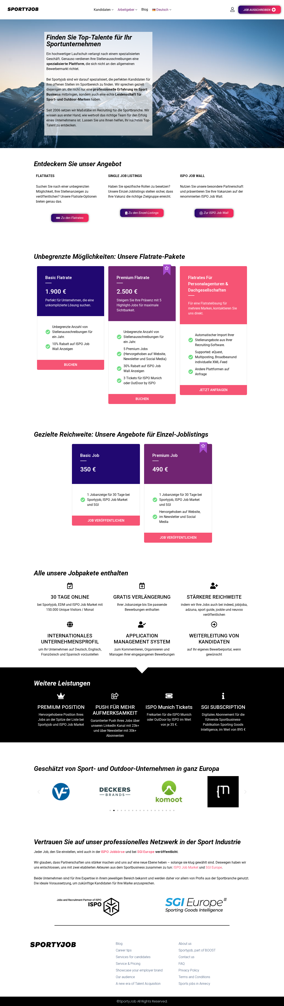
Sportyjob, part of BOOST (197, 950)
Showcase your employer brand (139, 970)
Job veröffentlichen (106, 520)
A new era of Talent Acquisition (138, 984)
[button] (104, 10)
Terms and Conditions (194, 977)
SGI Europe (145, 852)
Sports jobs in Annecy (194, 984)
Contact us (186, 957)
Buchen (70, 365)
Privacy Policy (189, 970)
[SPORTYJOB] (20, 9)
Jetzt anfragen (213, 390)
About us (185, 944)
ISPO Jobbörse (113, 852)
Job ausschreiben (256, 9)
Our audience (125, 977)
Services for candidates (133, 957)
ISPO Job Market (186, 867)
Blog (119, 944)
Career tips (124, 950)
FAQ (182, 964)
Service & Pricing (128, 964)
